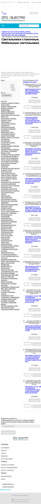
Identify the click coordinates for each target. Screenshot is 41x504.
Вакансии (4, 456)
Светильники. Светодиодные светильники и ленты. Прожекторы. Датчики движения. (9, 199)
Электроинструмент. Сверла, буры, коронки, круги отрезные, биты (9, 175)
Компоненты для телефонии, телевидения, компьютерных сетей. (10, 297)
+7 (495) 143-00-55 (8, 487)
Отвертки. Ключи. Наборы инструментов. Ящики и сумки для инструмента (10, 156)
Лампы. (3, 194)
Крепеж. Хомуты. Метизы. (10, 137)
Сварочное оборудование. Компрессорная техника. (10, 244)
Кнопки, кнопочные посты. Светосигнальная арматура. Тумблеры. (10, 211)
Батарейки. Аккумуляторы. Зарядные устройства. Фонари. (10, 182)
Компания (4, 444)
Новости (4, 450)
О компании (5, 447)
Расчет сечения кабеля (9, 467)
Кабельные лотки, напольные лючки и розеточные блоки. (8, 134)
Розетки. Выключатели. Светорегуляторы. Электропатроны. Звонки (10, 307)
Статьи (3, 453)
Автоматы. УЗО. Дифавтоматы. (6, 207)
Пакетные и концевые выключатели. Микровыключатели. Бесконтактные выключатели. (9, 225)
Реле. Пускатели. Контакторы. (7, 236)
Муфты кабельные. (8, 111)
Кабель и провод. (7, 108)
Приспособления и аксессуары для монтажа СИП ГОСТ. (10, 115)
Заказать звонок (5, 489)
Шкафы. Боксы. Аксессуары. (6, 267)
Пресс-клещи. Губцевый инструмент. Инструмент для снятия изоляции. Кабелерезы (10, 162)
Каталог (4, 473)
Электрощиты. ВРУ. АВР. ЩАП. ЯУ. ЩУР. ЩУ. (9, 275)
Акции (3, 479)
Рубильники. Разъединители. (6, 239)
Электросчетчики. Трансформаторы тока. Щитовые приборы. (9, 271)
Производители (6, 476)
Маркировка (5, 110)
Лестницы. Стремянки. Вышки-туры (9, 152)
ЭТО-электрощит (7, 459)
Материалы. (5, 139)
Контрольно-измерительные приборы (10, 148)
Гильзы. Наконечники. (8, 106)
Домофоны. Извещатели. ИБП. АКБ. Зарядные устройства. (10, 288)
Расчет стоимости (7, 470)
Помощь (4, 461)
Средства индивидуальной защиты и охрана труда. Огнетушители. (10, 169)
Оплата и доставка (7, 465)
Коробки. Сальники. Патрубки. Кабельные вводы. (8, 302)
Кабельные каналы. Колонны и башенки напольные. (8, 128)
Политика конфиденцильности (20, 501)
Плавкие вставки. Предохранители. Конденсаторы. (7, 232)
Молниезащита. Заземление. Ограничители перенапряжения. (7, 217)
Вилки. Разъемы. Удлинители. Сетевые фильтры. (8, 283)
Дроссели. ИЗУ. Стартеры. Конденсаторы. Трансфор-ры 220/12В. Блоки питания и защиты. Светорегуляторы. (10, 189)
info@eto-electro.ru (8, 484)
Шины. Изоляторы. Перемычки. (8, 263)
